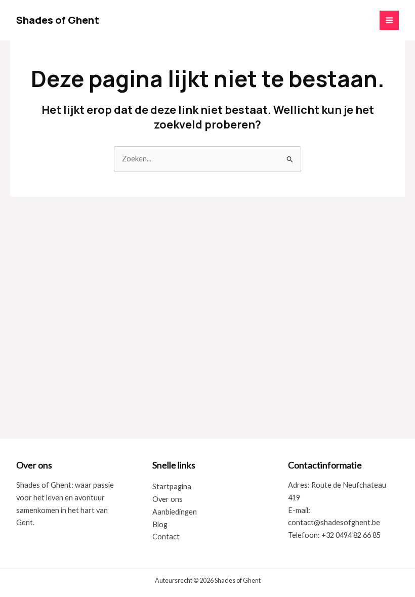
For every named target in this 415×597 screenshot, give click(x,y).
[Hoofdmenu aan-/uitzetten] (389, 20)
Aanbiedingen (174, 511)
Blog (160, 524)
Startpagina (171, 486)
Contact (166, 536)
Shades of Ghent (57, 20)
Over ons (167, 499)
